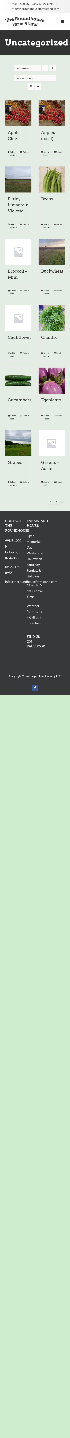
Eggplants (51, 399)
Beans (47, 198)
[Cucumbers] (18, 381)
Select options (13, 153)
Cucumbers (19, 399)
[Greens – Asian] (52, 443)
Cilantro (49, 337)
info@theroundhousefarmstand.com (35, 8)
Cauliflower (19, 337)
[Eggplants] (52, 381)
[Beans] (52, 179)
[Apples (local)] (52, 113)
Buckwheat (52, 271)
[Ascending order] (52, 68)
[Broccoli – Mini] (18, 252)
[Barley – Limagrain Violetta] (18, 179)
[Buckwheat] (52, 252)
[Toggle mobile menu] (63, 21)
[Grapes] (18, 443)
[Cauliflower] (18, 318)
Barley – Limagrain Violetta (18, 204)
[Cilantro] (52, 318)
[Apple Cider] (18, 113)
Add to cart (46, 153)
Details (26, 152)
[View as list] (37, 86)
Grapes (15, 462)
